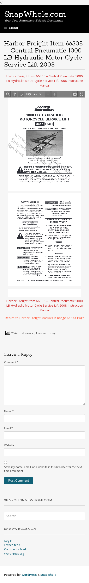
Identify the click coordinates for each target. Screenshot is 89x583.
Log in (8, 541)
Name (9, 411)
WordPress (29, 575)
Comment (11, 362)
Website (9, 445)
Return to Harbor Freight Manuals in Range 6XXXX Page (44, 318)
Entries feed (12, 545)
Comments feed (15, 549)
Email (8, 428)
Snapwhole (48, 575)
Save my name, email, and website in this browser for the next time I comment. (43, 469)
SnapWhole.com (35, 14)
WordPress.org (14, 554)
